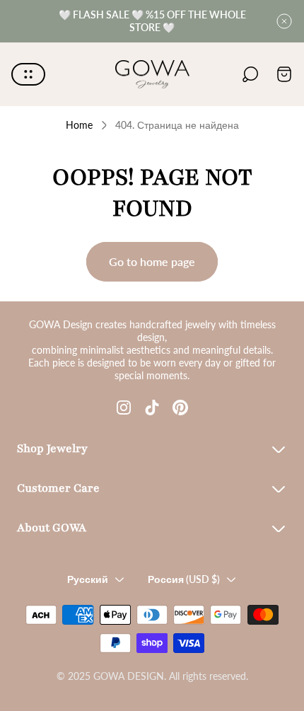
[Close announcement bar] (284, 21)
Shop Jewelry (52, 448)
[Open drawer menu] (28, 74)
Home (79, 125)
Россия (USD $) (184, 579)
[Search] (250, 74)
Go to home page (152, 261)
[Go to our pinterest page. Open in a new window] (180, 407)
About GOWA (51, 528)
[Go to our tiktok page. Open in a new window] (152, 407)
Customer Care (58, 488)
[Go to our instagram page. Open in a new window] (123, 407)
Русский (87, 579)
